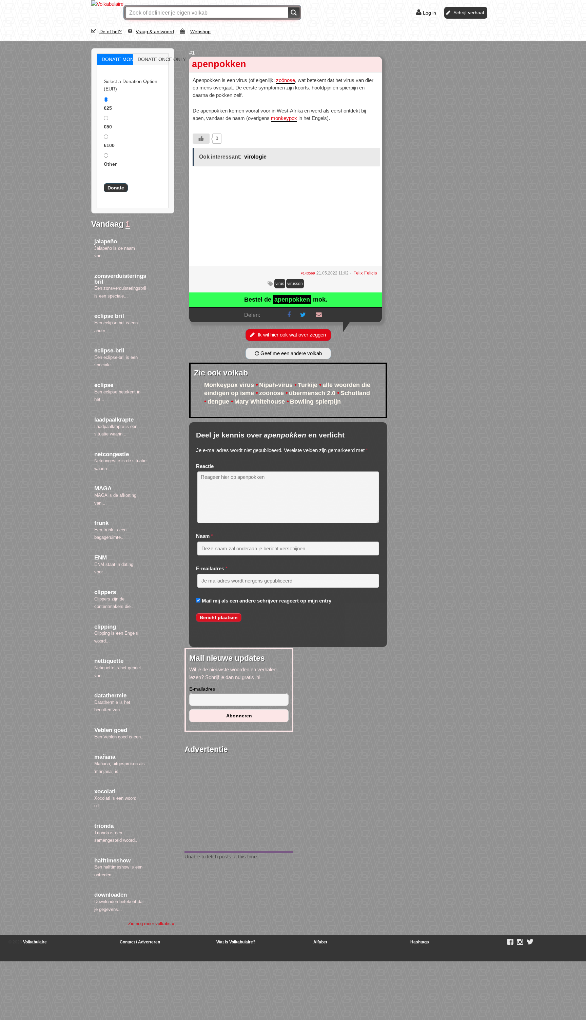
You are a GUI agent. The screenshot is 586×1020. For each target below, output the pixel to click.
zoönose (285, 80)
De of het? (110, 31)
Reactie (205, 466)
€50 (108, 126)
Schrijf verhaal (468, 12)
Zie (151, 923)
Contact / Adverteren (140, 942)
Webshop (200, 31)
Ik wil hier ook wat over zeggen (292, 335)
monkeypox (284, 118)
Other (110, 164)
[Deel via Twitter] (303, 314)
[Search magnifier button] (293, 12)
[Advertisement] (285, 218)
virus (279, 284)
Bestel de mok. (285, 299)
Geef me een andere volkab (290, 353)
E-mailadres (210, 568)
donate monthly (122, 59)
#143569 (308, 273)
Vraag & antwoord (155, 31)
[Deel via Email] (319, 314)
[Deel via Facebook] (289, 314)
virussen (295, 284)
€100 (109, 145)
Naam (203, 536)
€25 (108, 108)
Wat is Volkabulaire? (235, 942)
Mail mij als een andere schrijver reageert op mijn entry (266, 601)
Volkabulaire (34, 942)
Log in (429, 13)
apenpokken (219, 64)
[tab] (115, 59)
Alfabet (320, 942)
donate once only (158, 59)
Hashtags (419, 942)
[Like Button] (201, 139)
